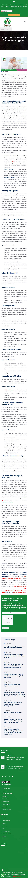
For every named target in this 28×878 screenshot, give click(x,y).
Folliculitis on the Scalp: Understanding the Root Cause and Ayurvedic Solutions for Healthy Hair (14, 731)
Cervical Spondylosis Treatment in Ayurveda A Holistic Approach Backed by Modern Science (14, 665)
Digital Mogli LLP (17, 876)
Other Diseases (7, 809)
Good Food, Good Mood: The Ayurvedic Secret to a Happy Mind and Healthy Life (13, 720)
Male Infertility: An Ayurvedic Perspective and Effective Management (13, 704)
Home (4, 818)
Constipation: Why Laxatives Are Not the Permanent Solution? (14, 646)
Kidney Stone (6, 801)
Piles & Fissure (6, 804)
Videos (4, 836)
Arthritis (5, 796)
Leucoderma (6, 799)
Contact (5, 826)
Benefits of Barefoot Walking (13, 712)
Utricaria (5, 807)
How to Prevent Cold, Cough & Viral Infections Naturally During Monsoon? (14, 675)
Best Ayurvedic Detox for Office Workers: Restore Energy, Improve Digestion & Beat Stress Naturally (14, 694)
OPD (4, 828)
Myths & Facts (6, 831)
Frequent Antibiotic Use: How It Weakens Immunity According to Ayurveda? (14, 655)
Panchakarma (6, 788)
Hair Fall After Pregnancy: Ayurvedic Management (12, 685)
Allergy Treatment (7, 793)
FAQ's (4, 823)
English (5, 11)
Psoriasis (5, 791)
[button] (14, 15)
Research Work (7, 834)
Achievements (6, 820)
